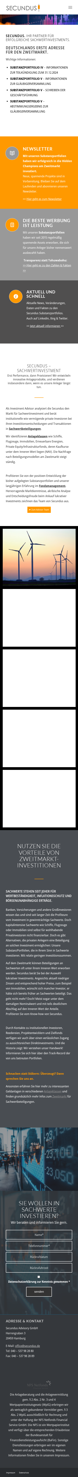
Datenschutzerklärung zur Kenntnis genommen (39, 1282)
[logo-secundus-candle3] (32, 7)
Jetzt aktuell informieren (45, 326)
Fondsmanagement (52, 486)
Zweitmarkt (59, 1096)
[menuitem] (70, 7)
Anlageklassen (52, 1091)
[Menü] (70, 7)
